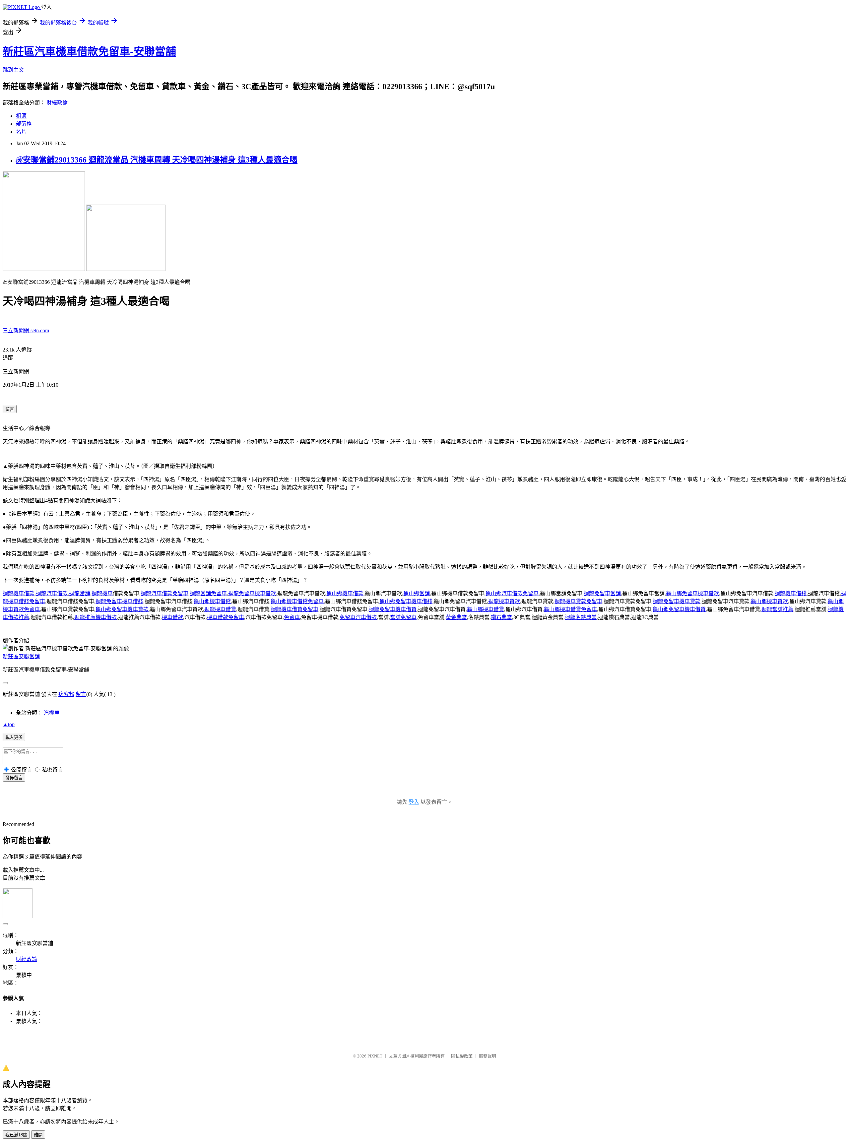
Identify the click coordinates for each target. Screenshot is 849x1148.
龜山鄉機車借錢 (212, 601)
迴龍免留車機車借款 (252, 593)
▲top (9, 724)
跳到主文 (13, 70)
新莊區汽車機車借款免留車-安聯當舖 (89, 51)
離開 (38, 1134)
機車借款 (172, 617)
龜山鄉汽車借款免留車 (512, 593)
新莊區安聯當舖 (21, 656)
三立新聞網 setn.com (26, 330)
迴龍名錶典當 (581, 617)
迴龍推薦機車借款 (95, 617)
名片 (21, 132)
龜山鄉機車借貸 (485, 609)
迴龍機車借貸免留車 (294, 609)
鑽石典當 (501, 617)
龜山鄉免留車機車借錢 (405, 601)
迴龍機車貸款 (504, 601)
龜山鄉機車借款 (344, 593)
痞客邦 (66, 694)
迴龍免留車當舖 (602, 593)
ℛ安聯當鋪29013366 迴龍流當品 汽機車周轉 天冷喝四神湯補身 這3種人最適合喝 (156, 160)
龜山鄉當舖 (416, 593)
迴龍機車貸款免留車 (578, 601)
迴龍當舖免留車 (208, 593)
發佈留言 (14, 777)
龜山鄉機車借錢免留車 (297, 601)
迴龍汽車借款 (52, 593)
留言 (81, 694)
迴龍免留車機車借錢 (119, 601)
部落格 (24, 124)
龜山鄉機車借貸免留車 (570, 609)
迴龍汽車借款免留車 (164, 593)
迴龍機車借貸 (220, 609)
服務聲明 (487, 1055)
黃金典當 (456, 617)
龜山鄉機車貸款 (769, 601)
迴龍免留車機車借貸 (393, 609)
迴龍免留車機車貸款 (676, 601)
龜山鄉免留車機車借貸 (679, 609)
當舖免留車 (403, 617)
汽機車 (52, 713)
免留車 (292, 617)
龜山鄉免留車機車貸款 (122, 609)
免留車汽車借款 (358, 617)
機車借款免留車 (225, 617)
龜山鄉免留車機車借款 (692, 593)
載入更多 (14, 737)
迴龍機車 (102, 593)
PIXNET (374, 1055)
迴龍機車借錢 (791, 593)
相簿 (21, 116)
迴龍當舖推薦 (777, 609)
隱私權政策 (462, 1055)
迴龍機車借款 (18, 593)
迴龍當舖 (79, 593)
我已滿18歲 (16, 1134)
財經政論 (57, 102)
